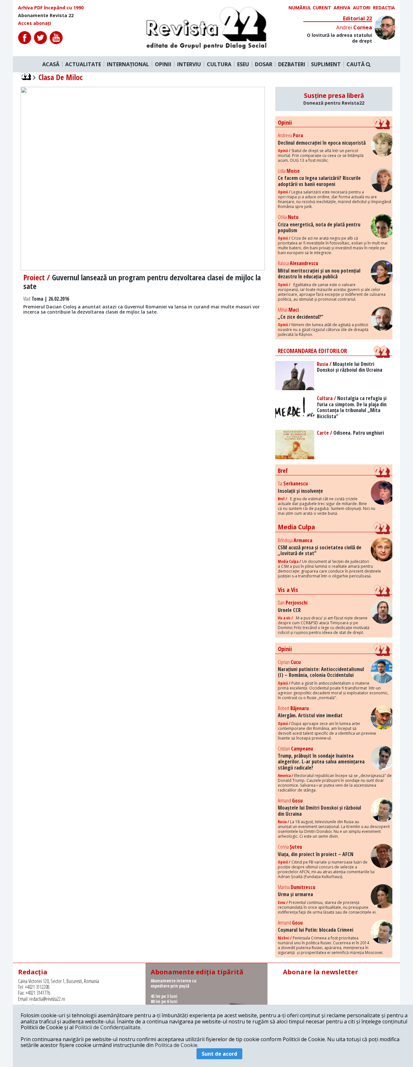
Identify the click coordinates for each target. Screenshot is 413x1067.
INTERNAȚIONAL (128, 64)
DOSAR (263, 64)
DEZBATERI (291, 64)
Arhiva (342, 7)
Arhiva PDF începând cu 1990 (51, 7)
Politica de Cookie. (176, 1045)
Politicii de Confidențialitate (107, 1027)
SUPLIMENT (326, 64)
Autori (361, 7)
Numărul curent (309, 7)
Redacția (384, 7)
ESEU (243, 64)
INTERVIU (189, 64)
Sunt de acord (219, 1053)
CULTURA (219, 64)
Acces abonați (34, 23)
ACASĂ (50, 64)
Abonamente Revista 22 (46, 15)
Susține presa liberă (333, 98)
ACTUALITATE (83, 64)
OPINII (163, 64)
